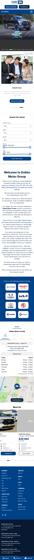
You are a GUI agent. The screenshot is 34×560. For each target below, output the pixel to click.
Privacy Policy (22, 507)
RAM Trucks (5, 488)
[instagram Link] (5, 515)
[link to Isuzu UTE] (23, 287)
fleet (29, 224)
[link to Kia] (23, 296)
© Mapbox (30, 401)
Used (6, 222)
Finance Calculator (7, 510)
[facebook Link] (3, 515)
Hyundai (11, 185)
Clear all (17, 120)
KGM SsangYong (11, 187)
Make (4, 130)
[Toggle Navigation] (31, 11)
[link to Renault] (23, 314)
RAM (3, 187)
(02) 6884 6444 (19, 348)
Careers (20, 496)
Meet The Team (22, 501)
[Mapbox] (5, 401)
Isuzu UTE (18, 185)
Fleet (19, 485)
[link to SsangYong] (10, 296)
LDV (27, 185)
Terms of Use (21, 509)
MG (31, 185)
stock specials (26, 222)
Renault (4, 490)
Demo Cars (5, 499)
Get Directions (17, 400)
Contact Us (24, 7)
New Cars (4, 496)
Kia (2, 480)
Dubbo (17, 327)
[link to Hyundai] (10, 287)
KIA (24, 185)
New (19, 220)
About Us (20, 493)
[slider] (4, 147)
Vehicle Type (6, 123)
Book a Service (11, 7)
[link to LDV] (10, 305)
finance (18, 224)
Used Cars (4, 501)
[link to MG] (23, 305)
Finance (4, 507)
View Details (9, 453)
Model (4, 137)
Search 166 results (17, 158)
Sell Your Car (21, 498)
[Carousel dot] (2, 49)
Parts (19, 479)
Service (9, 240)
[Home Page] (17, 2)
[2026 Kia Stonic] (17, 421)
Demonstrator (26, 220)
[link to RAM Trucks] (10, 314)
